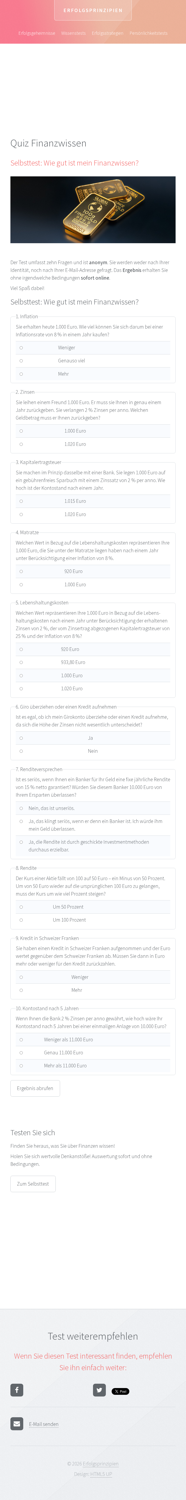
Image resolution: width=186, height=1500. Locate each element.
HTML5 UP (101, 1474)
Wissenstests (73, 33)
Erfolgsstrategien (108, 33)
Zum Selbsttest (33, 1184)
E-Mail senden (44, 1424)
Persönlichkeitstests (149, 33)
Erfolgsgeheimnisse (36, 33)
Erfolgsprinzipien (93, 10)
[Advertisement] (93, 100)
